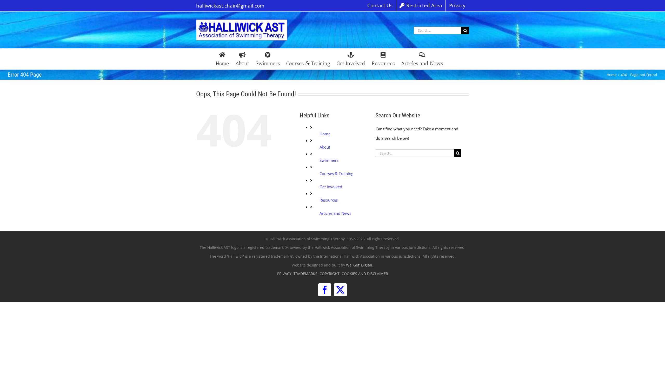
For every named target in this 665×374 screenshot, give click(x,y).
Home (325, 133)
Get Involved (331, 186)
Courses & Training (336, 173)
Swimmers (329, 160)
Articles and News (335, 213)
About (325, 147)
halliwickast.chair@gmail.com (230, 5)
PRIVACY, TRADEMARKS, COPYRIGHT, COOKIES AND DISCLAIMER (332, 273)
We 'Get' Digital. (359, 265)
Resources (329, 200)
